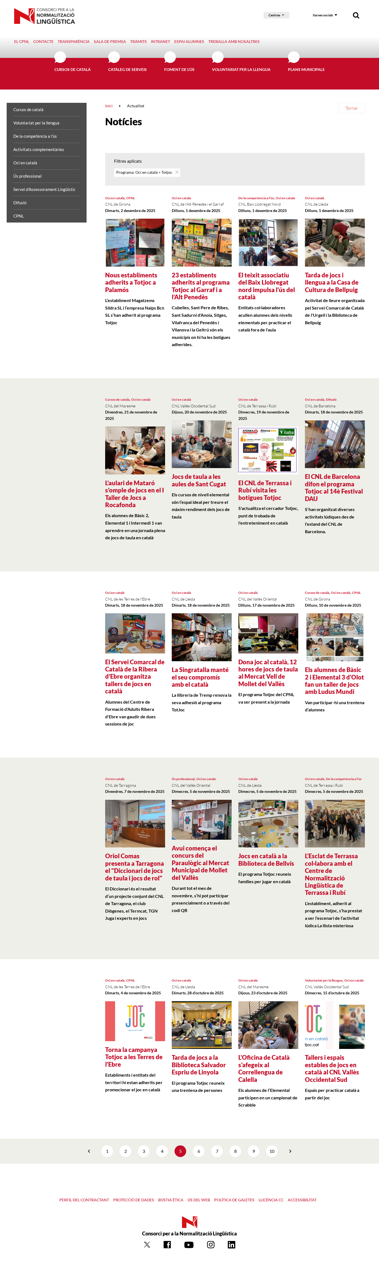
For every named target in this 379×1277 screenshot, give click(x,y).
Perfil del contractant (84, 1199)
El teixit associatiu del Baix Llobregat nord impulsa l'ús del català (266, 286)
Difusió (19, 202)
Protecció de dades (133, 1199)
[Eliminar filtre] (177, 172)
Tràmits (138, 41)
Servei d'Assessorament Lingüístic (44, 189)
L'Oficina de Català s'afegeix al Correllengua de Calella (264, 1068)
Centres (274, 15)
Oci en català (25, 162)
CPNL (18, 215)
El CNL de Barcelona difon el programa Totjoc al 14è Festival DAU (334, 487)
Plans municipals (306, 69)
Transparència (74, 41)
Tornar (351, 108)
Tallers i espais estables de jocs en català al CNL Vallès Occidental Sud (332, 1068)
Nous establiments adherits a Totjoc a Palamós (131, 282)
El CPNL (21, 41)
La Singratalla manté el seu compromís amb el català (200, 677)
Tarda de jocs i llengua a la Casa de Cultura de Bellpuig (331, 282)
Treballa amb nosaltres (234, 41)
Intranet (160, 41)
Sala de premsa (110, 41)
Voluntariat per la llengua (241, 69)
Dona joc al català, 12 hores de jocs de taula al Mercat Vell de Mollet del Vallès (268, 673)
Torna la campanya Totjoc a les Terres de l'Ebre (134, 1057)
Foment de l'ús (179, 69)
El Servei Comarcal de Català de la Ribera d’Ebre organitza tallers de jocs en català (135, 676)
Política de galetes (234, 1199)
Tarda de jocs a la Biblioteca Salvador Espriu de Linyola (199, 1065)
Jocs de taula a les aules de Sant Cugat (199, 480)
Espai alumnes (189, 41)
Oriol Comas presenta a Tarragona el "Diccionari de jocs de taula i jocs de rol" (134, 867)
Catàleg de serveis (127, 69)
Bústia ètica (170, 1199)
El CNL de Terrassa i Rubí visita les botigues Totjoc (265, 490)
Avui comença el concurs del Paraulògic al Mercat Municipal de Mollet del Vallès (200, 862)
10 (271, 1151)
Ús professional (27, 175)
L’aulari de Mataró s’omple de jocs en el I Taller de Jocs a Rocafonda (134, 494)
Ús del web (199, 1199)
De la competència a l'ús (35, 136)
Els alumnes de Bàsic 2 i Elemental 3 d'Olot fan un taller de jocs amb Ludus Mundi (334, 680)
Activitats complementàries (38, 149)
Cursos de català (72, 69)
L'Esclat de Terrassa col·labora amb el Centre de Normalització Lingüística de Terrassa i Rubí (331, 874)
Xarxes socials (323, 15)
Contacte (43, 41)
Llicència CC (271, 1199)
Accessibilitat (302, 1199)
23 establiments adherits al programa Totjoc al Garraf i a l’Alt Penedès (201, 286)
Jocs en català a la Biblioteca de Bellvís (266, 859)
